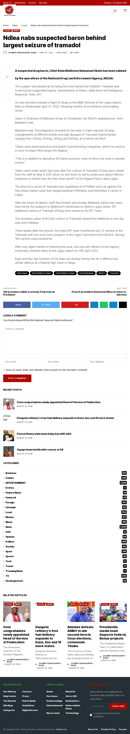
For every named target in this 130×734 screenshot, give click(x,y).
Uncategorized (66, 580)
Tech (66, 561)
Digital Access (30, 710)
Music (66, 522)
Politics (66, 541)
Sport (66, 551)
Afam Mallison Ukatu (41, 273)
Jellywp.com (61, 729)
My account (52, 713)
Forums (123, 729)
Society (66, 546)
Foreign (66, 502)
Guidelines (28, 705)
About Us (70, 691)
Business (66, 473)
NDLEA (101, 273)
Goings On (9, 710)
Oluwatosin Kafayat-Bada (22, 53)
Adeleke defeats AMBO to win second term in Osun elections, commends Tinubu (80, 636)
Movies (66, 517)
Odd (66, 531)
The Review (9, 701)
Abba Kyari (22, 273)
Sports (66, 556)
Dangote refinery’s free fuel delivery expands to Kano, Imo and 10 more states (65, 418)
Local (24, 25)
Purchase (52, 696)
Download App (54, 701)
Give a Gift (71, 696)
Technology (72, 713)
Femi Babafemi (87, 273)
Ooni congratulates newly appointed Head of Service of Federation (58, 402)
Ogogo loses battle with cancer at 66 (40, 449)
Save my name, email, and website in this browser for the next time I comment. (47, 370)
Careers (27, 691)
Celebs (66, 478)
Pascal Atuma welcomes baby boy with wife (44, 433)
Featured (66, 497)
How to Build (28, 701)
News (15, 25)
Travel (66, 566)
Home (6, 25)
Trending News (65, 571)
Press (25, 696)
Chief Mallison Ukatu (65, 273)
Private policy (108, 729)
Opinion (66, 536)
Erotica (65, 487)
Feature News (66, 492)
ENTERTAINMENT (66, 482)
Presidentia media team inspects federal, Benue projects (113, 632)
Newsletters (72, 701)
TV (66, 576)
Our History (9, 691)
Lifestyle (66, 507)
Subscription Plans (72, 707)
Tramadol (114, 273)
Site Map (8, 705)
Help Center (9, 696)
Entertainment (54, 705)
